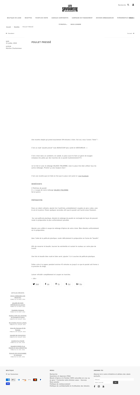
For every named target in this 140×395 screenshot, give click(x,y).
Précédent (10, 33)
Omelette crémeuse (18, 310)
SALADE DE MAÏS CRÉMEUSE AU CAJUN (17, 303)
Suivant (130, 33)
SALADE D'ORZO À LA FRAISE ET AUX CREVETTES (18, 347)
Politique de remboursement (60, 384)
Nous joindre (54, 382)
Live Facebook (83, 176)
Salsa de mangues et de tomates (18, 329)
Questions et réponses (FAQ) (60, 376)
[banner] (70, 8)
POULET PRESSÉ (41, 42)
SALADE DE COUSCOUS (18, 335)
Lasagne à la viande (17, 341)
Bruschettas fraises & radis (18, 322)
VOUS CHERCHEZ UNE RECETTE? (17, 296)
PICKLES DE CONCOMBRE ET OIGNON (17, 354)
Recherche (122, 5)
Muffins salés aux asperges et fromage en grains (18, 316)
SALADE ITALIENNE (61, 190)
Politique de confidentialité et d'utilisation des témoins (70, 386)
